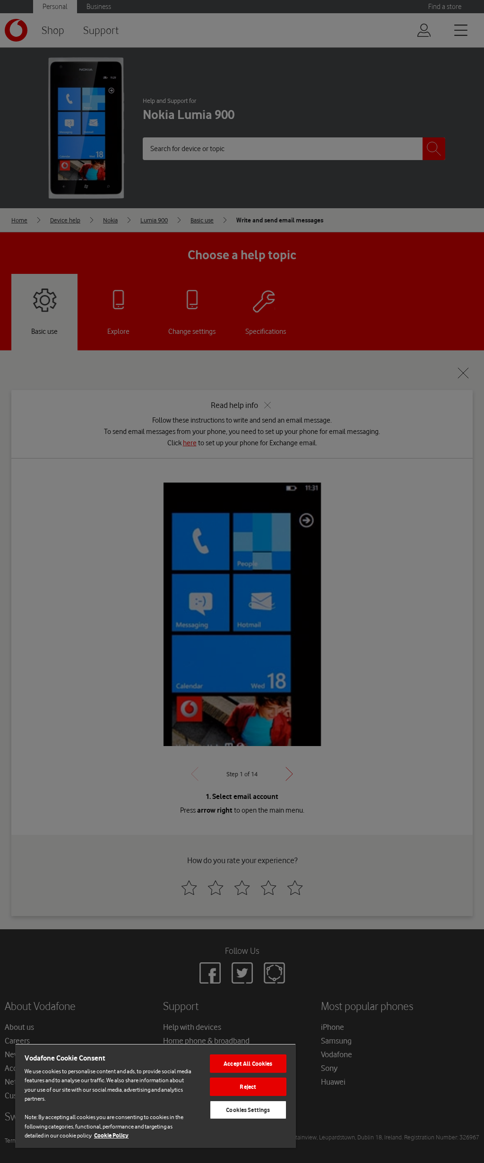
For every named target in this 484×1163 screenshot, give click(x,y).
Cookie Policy (111, 1135)
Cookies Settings (248, 1109)
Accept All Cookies (248, 1063)
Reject (248, 1086)
